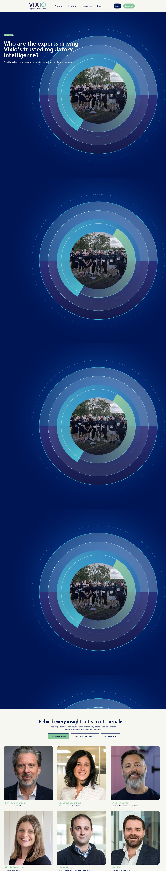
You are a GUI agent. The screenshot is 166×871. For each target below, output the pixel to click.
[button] (59, 6)
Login (117, 6)
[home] (37, 6)
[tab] (58, 736)
